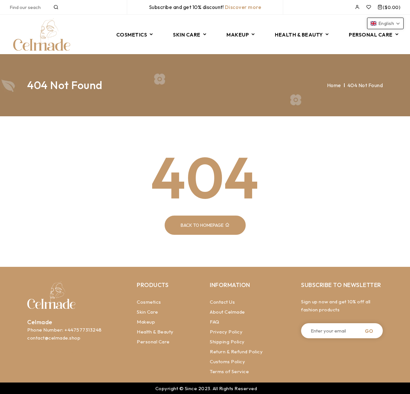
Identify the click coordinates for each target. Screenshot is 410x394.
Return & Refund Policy (236, 352)
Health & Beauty (155, 332)
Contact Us (222, 302)
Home (334, 85)
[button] (385, 23)
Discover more (243, 7)
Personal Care (153, 342)
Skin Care (147, 312)
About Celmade (227, 312)
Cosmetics (149, 302)
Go (369, 331)
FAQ (214, 322)
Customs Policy (227, 361)
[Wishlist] (369, 7)
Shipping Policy (227, 342)
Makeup (146, 322)
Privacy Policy (226, 332)
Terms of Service (229, 371)
